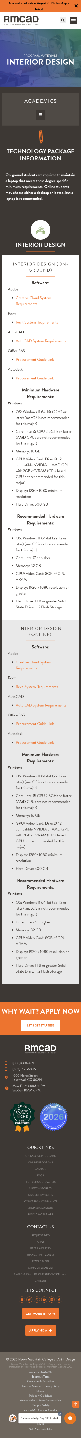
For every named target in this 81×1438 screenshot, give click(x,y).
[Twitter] (29, 1300)
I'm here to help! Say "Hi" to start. (40, 1418)
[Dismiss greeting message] (60, 1413)
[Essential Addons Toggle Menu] (40, 115)
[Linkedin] (52, 1300)
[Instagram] (37, 1300)
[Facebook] (22, 1300)
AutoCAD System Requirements (41, 341)
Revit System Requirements (37, 322)
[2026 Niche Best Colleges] (22, 1117)
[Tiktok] (59, 1300)
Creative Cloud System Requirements (33, 301)
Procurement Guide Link (35, 359)
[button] (63, 20)
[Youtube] (44, 1300)
